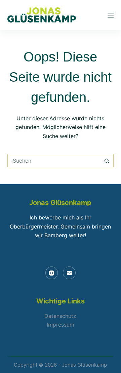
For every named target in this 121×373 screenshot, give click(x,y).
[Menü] (111, 15)
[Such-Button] (107, 160)
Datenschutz (60, 316)
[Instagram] (51, 272)
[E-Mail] (69, 272)
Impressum (60, 324)
